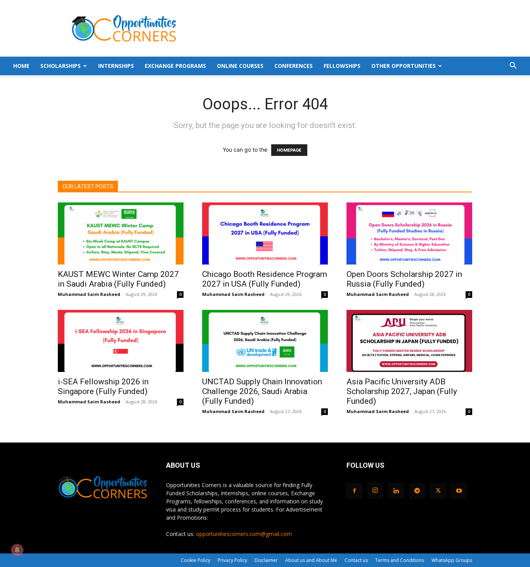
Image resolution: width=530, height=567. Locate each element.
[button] (513, 66)
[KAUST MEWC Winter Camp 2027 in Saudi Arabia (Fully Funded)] (121, 233)
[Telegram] (417, 491)
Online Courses (240, 65)
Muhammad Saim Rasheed (89, 294)
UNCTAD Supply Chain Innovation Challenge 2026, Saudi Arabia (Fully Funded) (262, 391)
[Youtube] (459, 491)
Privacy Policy (232, 560)
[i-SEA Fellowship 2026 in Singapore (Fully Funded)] (121, 341)
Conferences (293, 65)
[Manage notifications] (17, 550)
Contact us (356, 560)
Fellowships (342, 65)
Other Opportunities (403, 65)
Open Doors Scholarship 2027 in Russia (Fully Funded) (404, 279)
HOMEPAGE (289, 150)
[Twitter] (438, 491)
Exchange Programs (175, 65)
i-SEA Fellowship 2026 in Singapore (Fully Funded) (103, 386)
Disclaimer (266, 560)
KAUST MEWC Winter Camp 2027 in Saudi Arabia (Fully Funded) (118, 279)
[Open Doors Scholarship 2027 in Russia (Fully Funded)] (409, 233)
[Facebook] (354, 491)
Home (21, 65)
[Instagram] (375, 490)
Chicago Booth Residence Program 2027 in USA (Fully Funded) (264, 279)
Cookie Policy (195, 560)
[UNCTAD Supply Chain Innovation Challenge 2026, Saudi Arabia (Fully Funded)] (265, 341)
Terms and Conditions (399, 560)
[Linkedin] (396, 491)
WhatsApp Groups (451, 560)
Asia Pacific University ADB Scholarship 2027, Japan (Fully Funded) (401, 391)
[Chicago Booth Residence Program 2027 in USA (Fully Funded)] (265, 233)
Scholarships (60, 65)
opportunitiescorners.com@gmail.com (244, 534)
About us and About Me (311, 560)
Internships (116, 65)
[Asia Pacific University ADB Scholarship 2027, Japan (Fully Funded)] (409, 341)
